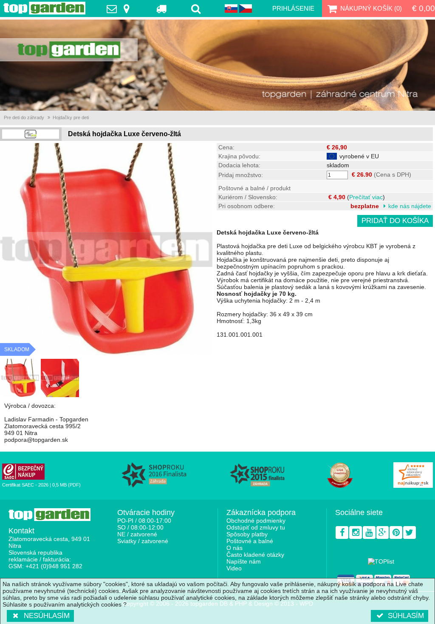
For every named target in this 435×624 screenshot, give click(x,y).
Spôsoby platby (247, 534)
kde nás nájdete (409, 206)
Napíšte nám (243, 561)
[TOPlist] (381, 561)
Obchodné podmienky (255, 520)
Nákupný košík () (371, 8)
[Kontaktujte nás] (120, 8)
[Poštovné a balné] (162, 8)
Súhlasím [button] (406, 616)
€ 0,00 (423, 8)
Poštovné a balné (249, 541)
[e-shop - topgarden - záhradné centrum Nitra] (217, 65)
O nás (234, 547)
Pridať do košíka (395, 221)
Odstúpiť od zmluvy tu (255, 527)
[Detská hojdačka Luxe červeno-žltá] (20, 378)
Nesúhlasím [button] (47, 616)
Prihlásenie (293, 8)
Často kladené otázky (255, 554)
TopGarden (44, 8)
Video (234, 568)
